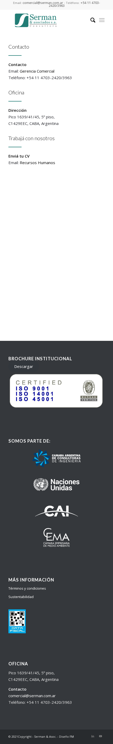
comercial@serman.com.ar (32, 695)
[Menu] (102, 20)
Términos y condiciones (27, 588)
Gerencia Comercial (37, 71)
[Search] (90, 20)
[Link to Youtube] (101, 736)
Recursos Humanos (37, 162)
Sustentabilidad (21, 596)
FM (72, 736)
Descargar (23, 366)
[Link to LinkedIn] (93, 736)
